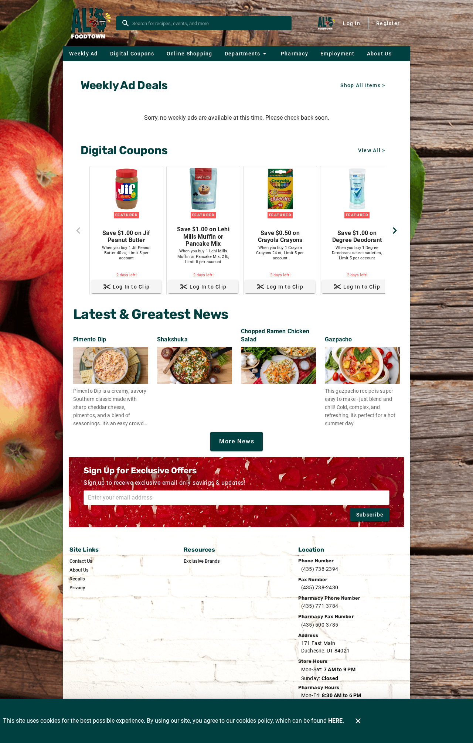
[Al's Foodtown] (91, 23)
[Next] (394, 230)
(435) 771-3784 (319, 606)
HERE (335, 720)
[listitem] (80, 561)
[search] (209, 23)
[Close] (358, 720)
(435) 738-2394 (319, 569)
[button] (246, 53)
